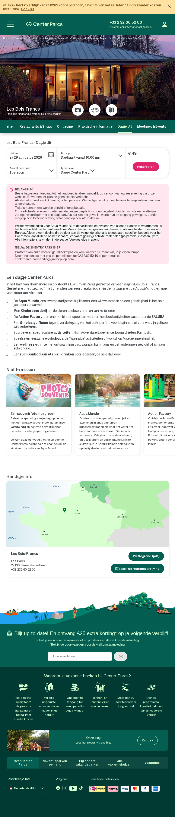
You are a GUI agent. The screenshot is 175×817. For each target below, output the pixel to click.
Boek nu (27, 9)
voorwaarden (74, 644)
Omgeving (65, 126)
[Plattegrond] (111, 110)
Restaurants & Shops (36, 126)
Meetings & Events (151, 126)
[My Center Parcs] (164, 24)
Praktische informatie (95, 126)
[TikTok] (81, 789)
